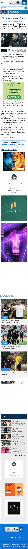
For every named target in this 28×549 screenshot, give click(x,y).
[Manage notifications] (3, 546)
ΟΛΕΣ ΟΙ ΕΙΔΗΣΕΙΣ (20, 455)
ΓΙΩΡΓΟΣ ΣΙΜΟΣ (6, 149)
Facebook (4, 144)
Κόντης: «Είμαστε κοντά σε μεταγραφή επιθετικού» (18, 423)
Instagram (13, 144)
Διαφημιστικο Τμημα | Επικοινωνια (14, 544)
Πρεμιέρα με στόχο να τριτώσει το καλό (17, 450)
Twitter (22, 144)
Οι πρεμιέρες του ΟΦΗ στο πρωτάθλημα (18, 443)
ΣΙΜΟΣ (14, 149)
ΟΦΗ (8, 21)
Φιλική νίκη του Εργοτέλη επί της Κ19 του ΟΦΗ (18, 437)
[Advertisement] (14, 278)
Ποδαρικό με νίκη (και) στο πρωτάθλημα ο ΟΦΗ (18, 430)
